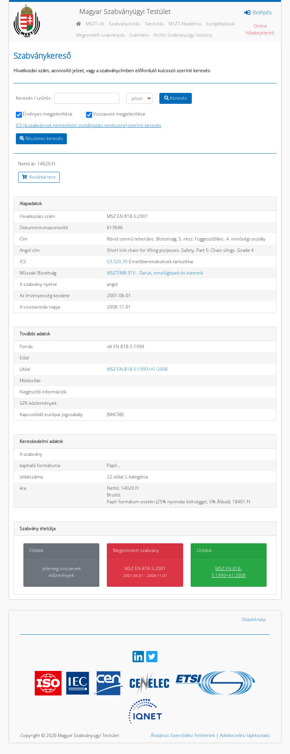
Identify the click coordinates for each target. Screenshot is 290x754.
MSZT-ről (95, 23)
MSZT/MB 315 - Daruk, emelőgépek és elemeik (155, 273)
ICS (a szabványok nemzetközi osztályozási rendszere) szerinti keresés (88, 125)
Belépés (261, 12)
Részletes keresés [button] (43, 138)
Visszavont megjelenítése (119, 114)
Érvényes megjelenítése (47, 114)
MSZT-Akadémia (184, 23)
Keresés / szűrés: (34, 98)
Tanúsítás (154, 23)
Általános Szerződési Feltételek (183, 735)
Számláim (139, 35)
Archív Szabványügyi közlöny (183, 35)
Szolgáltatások (220, 23)
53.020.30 (117, 261)
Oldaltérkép (254, 619)
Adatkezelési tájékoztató (245, 735)
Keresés (178, 98)
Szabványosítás (124, 23)
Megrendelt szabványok (100, 35)
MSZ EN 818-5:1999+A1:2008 (137, 369)
